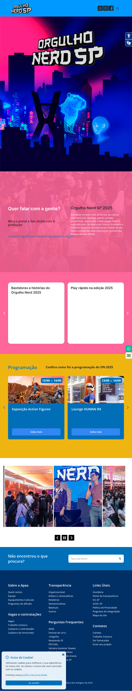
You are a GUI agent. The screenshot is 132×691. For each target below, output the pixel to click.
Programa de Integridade (106, 611)
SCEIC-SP (97, 603)
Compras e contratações (21, 628)
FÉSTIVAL (53, 644)
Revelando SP (56, 640)
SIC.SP (96, 599)
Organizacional (57, 592)
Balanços (53, 607)
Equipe (12, 595)
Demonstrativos (57, 603)
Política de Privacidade (105, 607)
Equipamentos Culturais (21, 599)
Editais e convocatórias (61, 595)
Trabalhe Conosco (17, 625)
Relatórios (54, 599)
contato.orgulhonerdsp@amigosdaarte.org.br (40, 236)
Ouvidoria (98, 592)
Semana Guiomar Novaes (62, 648)
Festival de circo (57, 632)
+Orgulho (54, 636)
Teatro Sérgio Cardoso (60, 652)
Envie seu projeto (102, 644)
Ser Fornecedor (101, 640)
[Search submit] (119, 559)
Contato (97, 632)
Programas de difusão (20, 603)
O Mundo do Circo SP (60, 659)
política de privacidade (35, 674)
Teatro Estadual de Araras (63, 655)
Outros (52, 611)
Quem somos (15, 592)
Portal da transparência (105, 595)
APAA (51, 628)
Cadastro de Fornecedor (21, 632)
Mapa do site (100, 615)
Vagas (11, 621)
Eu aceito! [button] (34, 682)
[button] (4, 407)
